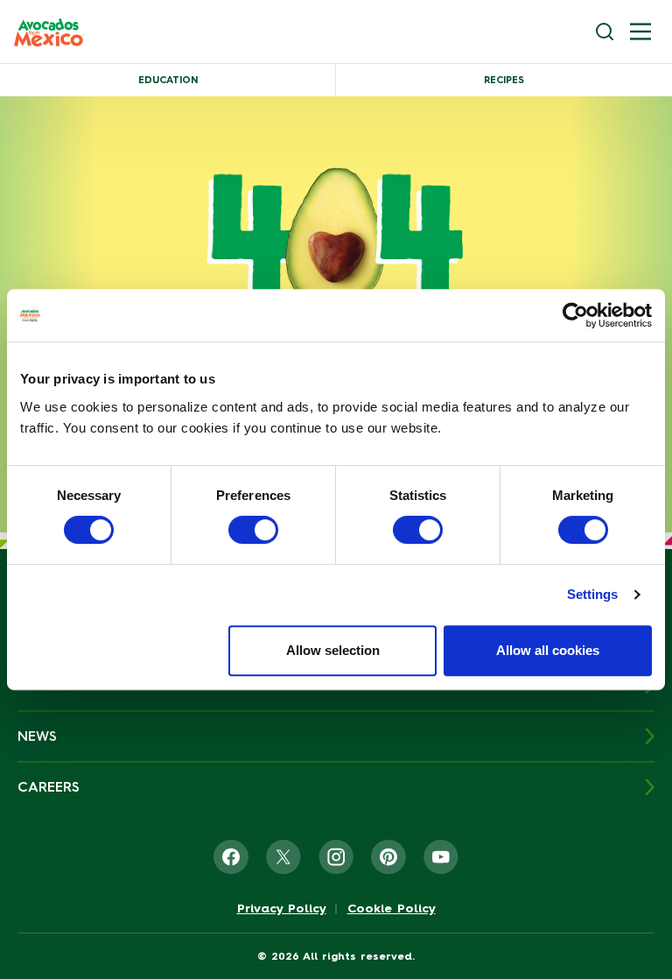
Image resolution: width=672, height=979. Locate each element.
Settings (593, 594)
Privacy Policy (281, 909)
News (37, 736)
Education (168, 80)
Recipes (504, 80)
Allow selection (333, 650)
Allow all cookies (547, 650)
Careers (49, 786)
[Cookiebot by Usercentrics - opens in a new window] (575, 315)
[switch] (253, 530)
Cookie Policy (391, 909)
